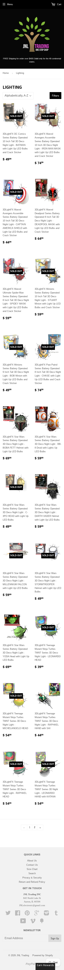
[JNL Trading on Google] (36, 914)
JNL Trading (23, 955)
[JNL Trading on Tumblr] (56, 914)
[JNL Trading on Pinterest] (27, 914)
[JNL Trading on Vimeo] (33, 922)
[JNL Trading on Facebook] (17, 914)
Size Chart (32, 869)
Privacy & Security (32, 877)
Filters (55, 95)
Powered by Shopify (42, 955)
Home (6, 73)
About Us (32, 860)
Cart (58, 4)
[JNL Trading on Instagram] (46, 914)
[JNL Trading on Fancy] (42, 922)
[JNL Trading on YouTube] (23, 922)
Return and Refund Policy (32, 882)
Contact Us (32, 865)
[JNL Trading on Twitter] (8, 914)
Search (32, 873)
